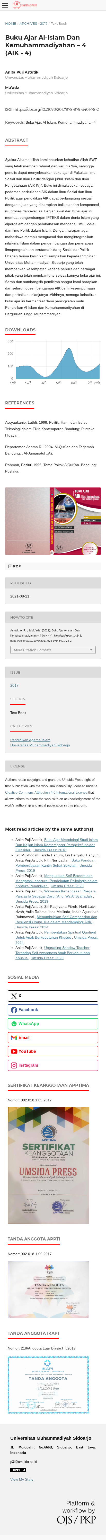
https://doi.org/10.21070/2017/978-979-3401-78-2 (57, 109)
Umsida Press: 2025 (67, 886)
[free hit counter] (18, 1471)
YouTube (27, 1051)
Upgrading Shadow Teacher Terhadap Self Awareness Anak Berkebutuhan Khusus (52, 953)
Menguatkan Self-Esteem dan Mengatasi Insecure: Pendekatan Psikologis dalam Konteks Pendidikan (56, 881)
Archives (28, 23)
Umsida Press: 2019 (31, 901)
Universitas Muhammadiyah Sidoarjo (40, 745)
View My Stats (21, 1479)
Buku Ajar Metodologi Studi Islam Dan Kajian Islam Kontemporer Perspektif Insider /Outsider (56, 845)
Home (10, 23)
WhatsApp (29, 1023)
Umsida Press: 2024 (31, 927)
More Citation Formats (32, 650)
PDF (16, 566)
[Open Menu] (5, 5)
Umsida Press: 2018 (49, 850)
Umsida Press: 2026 (47, 958)
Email (24, 1037)
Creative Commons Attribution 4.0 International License (46, 792)
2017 (44, 23)
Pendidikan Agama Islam (30, 740)
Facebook (28, 1010)
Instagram (28, 1065)
